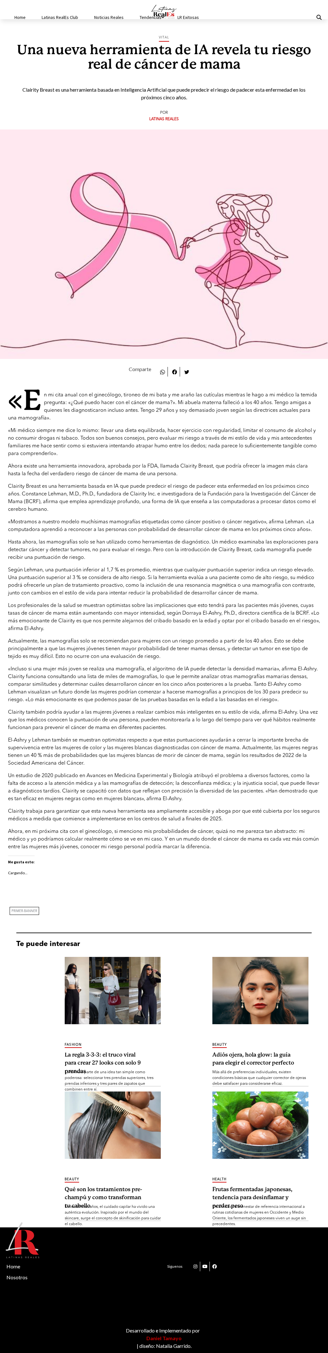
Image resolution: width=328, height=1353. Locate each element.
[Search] (311, 18)
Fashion (73, 1044)
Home (20, 17)
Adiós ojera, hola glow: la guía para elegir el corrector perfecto (253, 1059)
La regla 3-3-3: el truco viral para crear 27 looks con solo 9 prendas (103, 1059)
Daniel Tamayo (164, 1338)
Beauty (219, 1044)
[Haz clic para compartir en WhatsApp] (162, 371)
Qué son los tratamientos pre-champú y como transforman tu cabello (103, 1194)
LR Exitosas (188, 17)
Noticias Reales (109, 17)
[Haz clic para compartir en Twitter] (187, 371)
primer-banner (24, 911)
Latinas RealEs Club (60, 17)
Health (219, 1179)
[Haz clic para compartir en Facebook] (174, 371)
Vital (164, 37)
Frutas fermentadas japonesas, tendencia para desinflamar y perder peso (252, 1194)
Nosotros (17, 1277)
